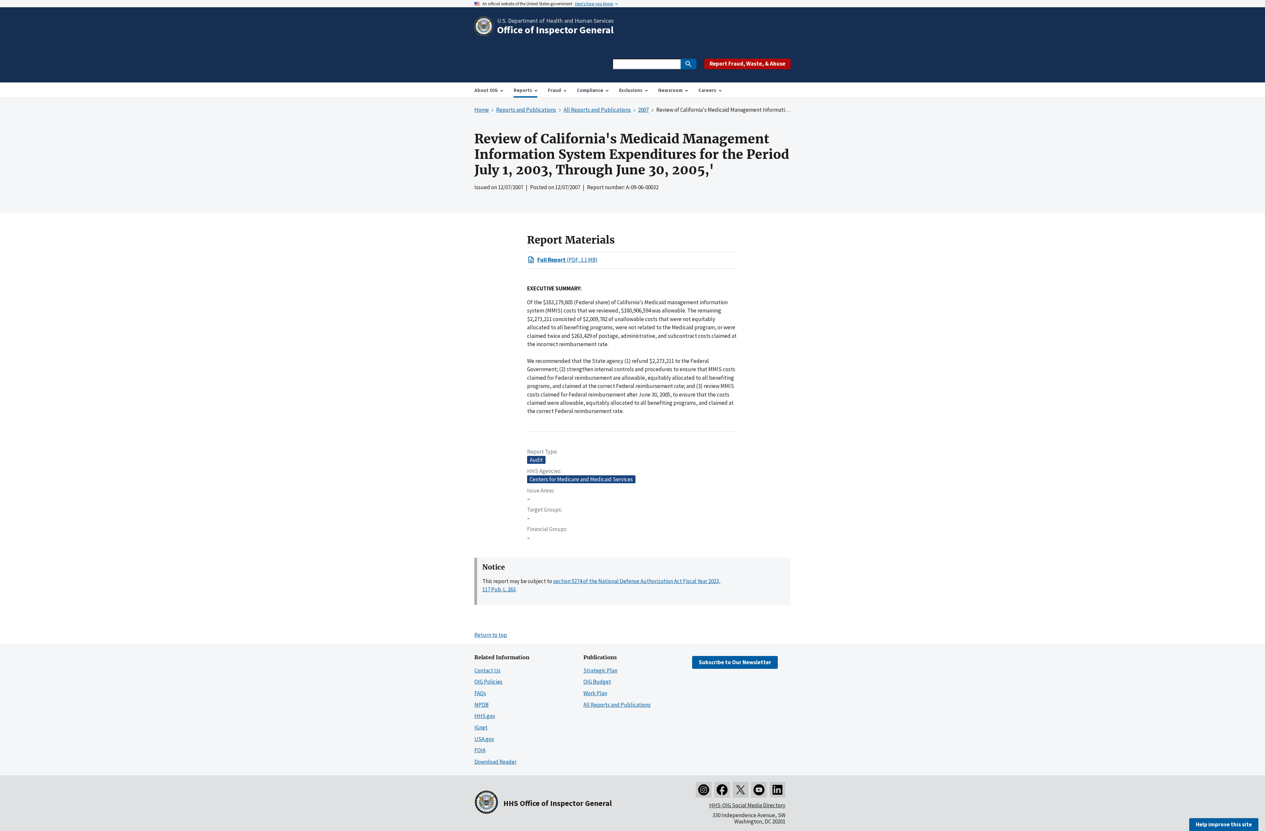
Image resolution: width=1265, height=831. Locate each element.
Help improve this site (1224, 824)
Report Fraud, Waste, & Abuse (747, 63)
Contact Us (487, 670)
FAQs (480, 693)
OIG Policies (488, 681)
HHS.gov (484, 716)
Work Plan (595, 693)
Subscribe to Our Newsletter (735, 662)
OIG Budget (597, 681)
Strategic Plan (600, 670)
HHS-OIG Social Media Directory (747, 805)
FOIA (480, 750)
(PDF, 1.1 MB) (567, 259)
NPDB (481, 704)
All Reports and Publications (617, 704)
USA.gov (484, 739)
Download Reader (495, 761)
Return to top (490, 634)
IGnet (481, 727)
